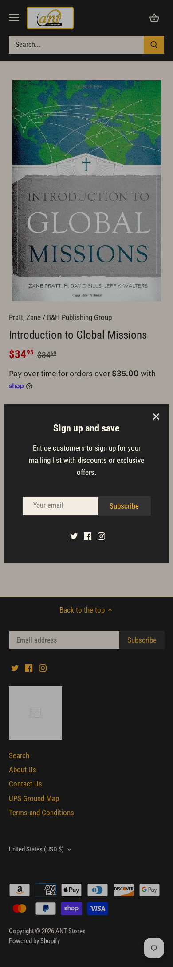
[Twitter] (74, 536)
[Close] (156, 416)
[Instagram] (101, 536)
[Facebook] (87, 536)
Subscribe (124, 505)
